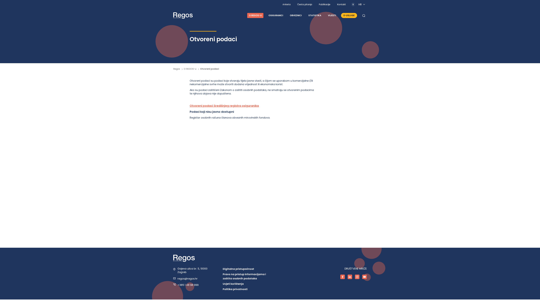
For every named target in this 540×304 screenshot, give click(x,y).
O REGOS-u (255, 15)
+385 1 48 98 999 (188, 285)
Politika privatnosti (235, 289)
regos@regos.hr (187, 278)
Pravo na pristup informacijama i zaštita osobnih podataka (244, 276)
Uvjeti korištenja (233, 284)
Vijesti (332, 15)
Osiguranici (275, 15)
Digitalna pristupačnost (238, 269)
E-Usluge (349, 15)
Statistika (314, 15)
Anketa (287, 4)
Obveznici (296, 15)
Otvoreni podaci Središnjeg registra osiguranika (224, 106)
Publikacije (324, 4)
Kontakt (341, 4)
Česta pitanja (304, 4)
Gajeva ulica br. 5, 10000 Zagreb (192, 270)
